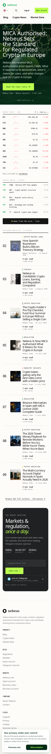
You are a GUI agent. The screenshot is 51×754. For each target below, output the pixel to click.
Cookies (6, 724)
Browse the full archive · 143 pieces (24, 499)
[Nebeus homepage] (10, 5)
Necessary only (14, 747)
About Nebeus (9, 701)
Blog (5, 17)
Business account (11, 688)
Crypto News (19, 17)
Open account (41, 10)
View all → (44, 112)
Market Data (37, 17)
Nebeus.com (8, 677)
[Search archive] (16, 10)
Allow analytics (36, 747)
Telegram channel (11, 665)
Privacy (6, 720)
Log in (27, 10)
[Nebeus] (11, 611)
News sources (9, 661)
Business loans (9, 685)
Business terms (10, 728)
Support (6, 717)
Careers (6, 704)
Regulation (8, 654)
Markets (6, 658)
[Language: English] (6, 10)
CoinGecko (23, 174)
